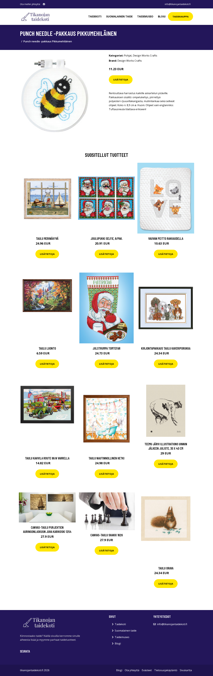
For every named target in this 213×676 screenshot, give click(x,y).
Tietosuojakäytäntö (165, 670)
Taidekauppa (180, 16)
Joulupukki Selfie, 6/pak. (107, 238)
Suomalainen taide (119, 16)
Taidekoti (95, 16)
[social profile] (44, 4)
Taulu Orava (165, 568)
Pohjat (128, 55)
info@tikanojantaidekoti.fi (178, 4)
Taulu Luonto (47, 348)
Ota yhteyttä (132, 670)
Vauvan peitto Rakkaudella (165, 238)
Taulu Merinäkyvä (47, 238)
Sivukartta (186, 670)
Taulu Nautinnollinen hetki (106, 458)
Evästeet (147, 670)
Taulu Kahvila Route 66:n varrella (47, 458)
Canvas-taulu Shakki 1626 (106, 535)
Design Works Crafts (145, 55)
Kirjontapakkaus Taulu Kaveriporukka (165, 348)
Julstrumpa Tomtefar (106, 348)
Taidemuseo (145, 16)
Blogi (162, 16)
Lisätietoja (120, 79)
